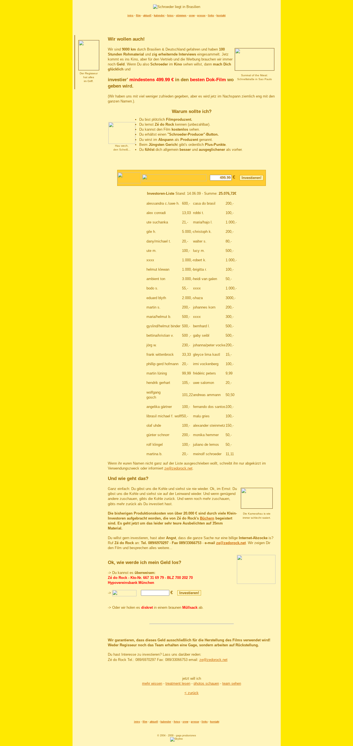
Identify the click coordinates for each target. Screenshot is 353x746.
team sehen (231, 683)
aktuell (147, 15)
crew (192, 15)
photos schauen (206, 683)
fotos (170, 15)
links (211, 15)
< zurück (191, 693)
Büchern (207, 518)
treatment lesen (177, 683)
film (138, 15)
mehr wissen (152, 683)
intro (130, 15)
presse (201, 15)
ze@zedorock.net (178, 468)
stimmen (181, 15)
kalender (159, 15)
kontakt (221, 15)
